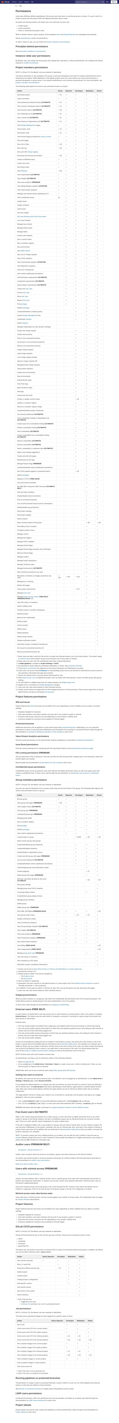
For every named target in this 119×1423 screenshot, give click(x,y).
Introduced (22, 1150)
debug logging (33, 152)
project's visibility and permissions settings (39, 1051)
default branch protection (84, 983)
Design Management (28, 125)
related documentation (85, 740)
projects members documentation (27, 82)
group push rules (29, 953)
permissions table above (68, 1044)
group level (28, 978)
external (18, 1137)
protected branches (75, 666)
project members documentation (58, 42)
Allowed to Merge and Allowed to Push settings (45, 732)
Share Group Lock (29, 678)
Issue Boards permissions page (82, 748)
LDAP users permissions (37, 1400)
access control (46, 136)
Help (32, 2)
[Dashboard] (5, 1)
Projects (14, 2)
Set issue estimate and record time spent (31, 216)
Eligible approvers (68, 682)
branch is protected (29, 668)
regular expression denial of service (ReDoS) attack (70, 1107)
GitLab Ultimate (23, 1199)
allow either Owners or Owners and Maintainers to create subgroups (58, 969)
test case (29, 289)
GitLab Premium (33, 1150)
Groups (20, 2)
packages (23, 304)
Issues (58, 34)
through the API (28, 1062)
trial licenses (49, 692)
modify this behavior (31, 63)
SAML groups (57, 1070)
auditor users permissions (41, 1160)
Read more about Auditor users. (27, 1164)
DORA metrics (25, 251)
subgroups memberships (60, 1005)
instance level (28, 976)
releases (28, 319)
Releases (24, 171)
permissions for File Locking (51, 762)
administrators (26, 38)
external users (25, 659)
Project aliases (21, 1412)
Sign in (114, 2)
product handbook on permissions (33, 51)
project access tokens (31, 597)
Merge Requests (69, 34)
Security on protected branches (30, 1389)
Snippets (26, 2)
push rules (26, 593)
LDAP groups (70, 1070)
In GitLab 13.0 (26, 1304)
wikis (32, 706)
